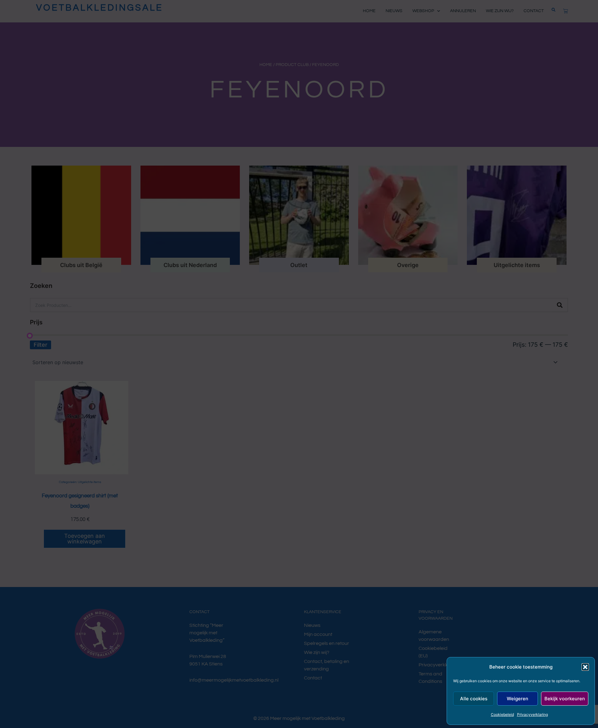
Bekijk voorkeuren (564, 699)
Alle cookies (473, 699)
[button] (585, 667)
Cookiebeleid (502, 714)
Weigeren (517, 699)
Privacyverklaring (532, 714)
